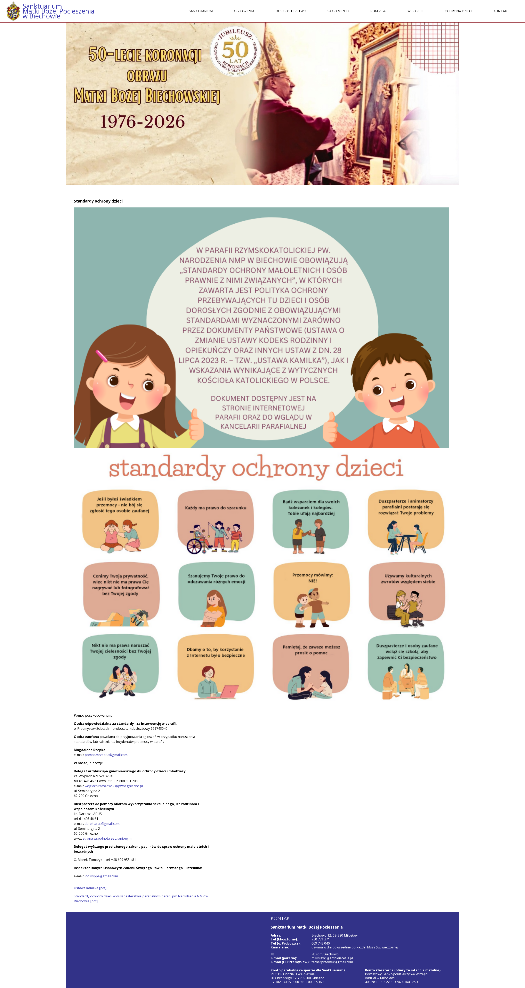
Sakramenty (338, 11)
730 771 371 (321, 939)
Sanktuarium (201, 11)
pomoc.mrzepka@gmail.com (106, 754)
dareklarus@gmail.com (102, 823)
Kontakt (501, 11)
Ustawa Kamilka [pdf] (90, 888)
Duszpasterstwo (291, 11)
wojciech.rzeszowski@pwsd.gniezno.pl (114, 786)
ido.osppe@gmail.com (101, 876)
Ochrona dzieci (458, 11)
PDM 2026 (378, 11)
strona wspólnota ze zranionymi (107, 838)
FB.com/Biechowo (325, 954)
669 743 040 (321, 943)
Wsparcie (415, 11)
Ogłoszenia (244, 11)
